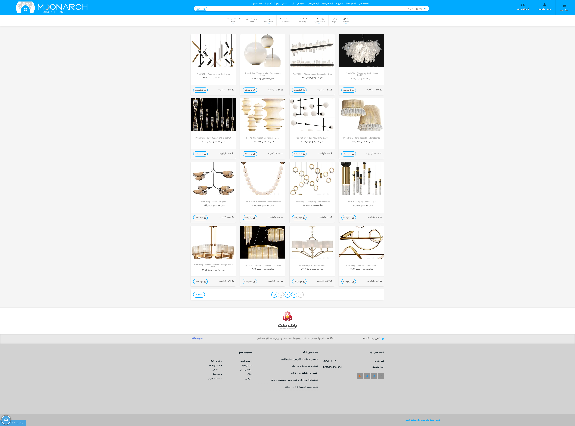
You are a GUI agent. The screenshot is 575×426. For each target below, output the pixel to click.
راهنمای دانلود (245, 370)
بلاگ (249, 374)
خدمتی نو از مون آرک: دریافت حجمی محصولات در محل (294, 380)
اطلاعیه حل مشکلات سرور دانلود (304, 373)
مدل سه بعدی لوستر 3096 (263, 269)
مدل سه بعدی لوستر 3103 (213, 141)
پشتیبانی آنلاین (16, 423)
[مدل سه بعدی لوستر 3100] (262, 178)
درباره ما (216, 374)
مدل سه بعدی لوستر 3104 (263, 141)
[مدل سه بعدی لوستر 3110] (361, 50)
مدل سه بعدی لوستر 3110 (361, 78)
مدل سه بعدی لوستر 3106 (362, 141)
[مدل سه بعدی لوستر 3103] (213, 114)
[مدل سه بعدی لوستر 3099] (213, 178)
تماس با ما (215, 361)
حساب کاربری (214, 378)
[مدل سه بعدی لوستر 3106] (361, 114)
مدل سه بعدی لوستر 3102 (362, 205)
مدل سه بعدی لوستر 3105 (312, 141)
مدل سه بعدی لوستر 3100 (263, 205)
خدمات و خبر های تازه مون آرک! (305, 366)
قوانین (248, 378)
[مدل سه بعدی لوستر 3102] (361, 178)
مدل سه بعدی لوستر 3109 (312, 77)
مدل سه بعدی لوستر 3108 (263, 78)
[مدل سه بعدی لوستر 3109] (312, 50)
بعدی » (199, 294)
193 (274, 295)
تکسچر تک (268, 20)
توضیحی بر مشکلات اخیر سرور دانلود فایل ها (299, 359)
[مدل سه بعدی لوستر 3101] (312, 178)
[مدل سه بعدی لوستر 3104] (262, 114)
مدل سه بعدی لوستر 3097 (312, 269)
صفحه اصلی (245, 361)
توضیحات (347, 90)
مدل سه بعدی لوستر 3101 (312, 205)
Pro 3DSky (346, 64)
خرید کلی (216, 370)
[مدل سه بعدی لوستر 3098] (361, 242)
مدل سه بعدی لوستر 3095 (213, 270)
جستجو (200, 8)
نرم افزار (346, 20)
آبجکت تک (302, 20)
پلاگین (334, 20)
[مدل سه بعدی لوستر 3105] (312, 114)
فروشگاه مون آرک (233, 20)
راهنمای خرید (214, 365)
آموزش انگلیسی (319, 20)
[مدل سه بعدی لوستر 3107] (213, 50)
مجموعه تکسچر (252, 20)
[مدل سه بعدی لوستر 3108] (262, 50)
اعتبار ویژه (246, 365)
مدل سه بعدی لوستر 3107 (213, 77)
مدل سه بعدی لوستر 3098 (362, 269)
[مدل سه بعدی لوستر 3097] (312, 242)
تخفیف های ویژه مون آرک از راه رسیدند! (301, 387)
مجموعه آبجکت (286, 20)
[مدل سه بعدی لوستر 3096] (262, 242)
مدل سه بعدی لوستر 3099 (213, 205)
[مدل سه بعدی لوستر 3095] (213, 242)
